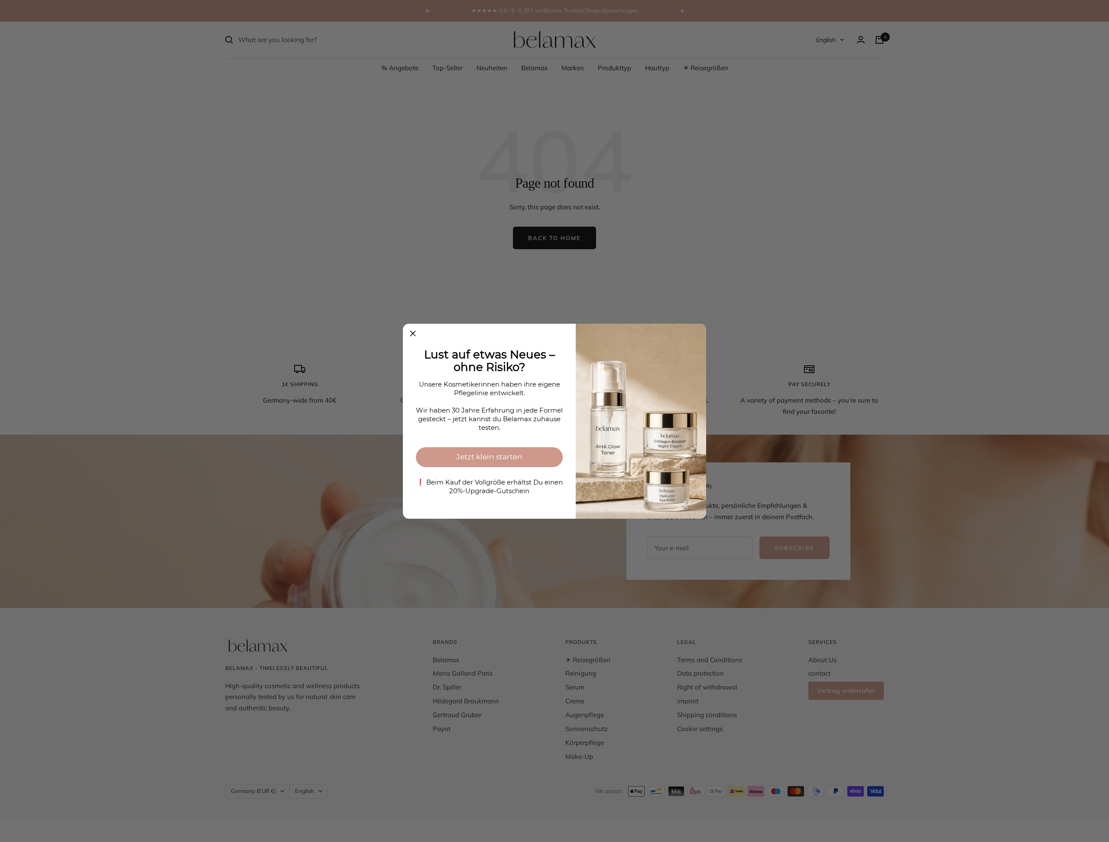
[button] (412, 333)
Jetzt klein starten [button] (489, 456)
